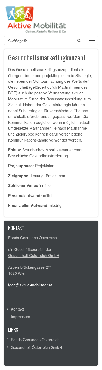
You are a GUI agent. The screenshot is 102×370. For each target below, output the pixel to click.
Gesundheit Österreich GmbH (33, 255)
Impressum (20, 316)
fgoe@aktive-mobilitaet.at (30, 285)
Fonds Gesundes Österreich (35, 339)
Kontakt (17, 309)
